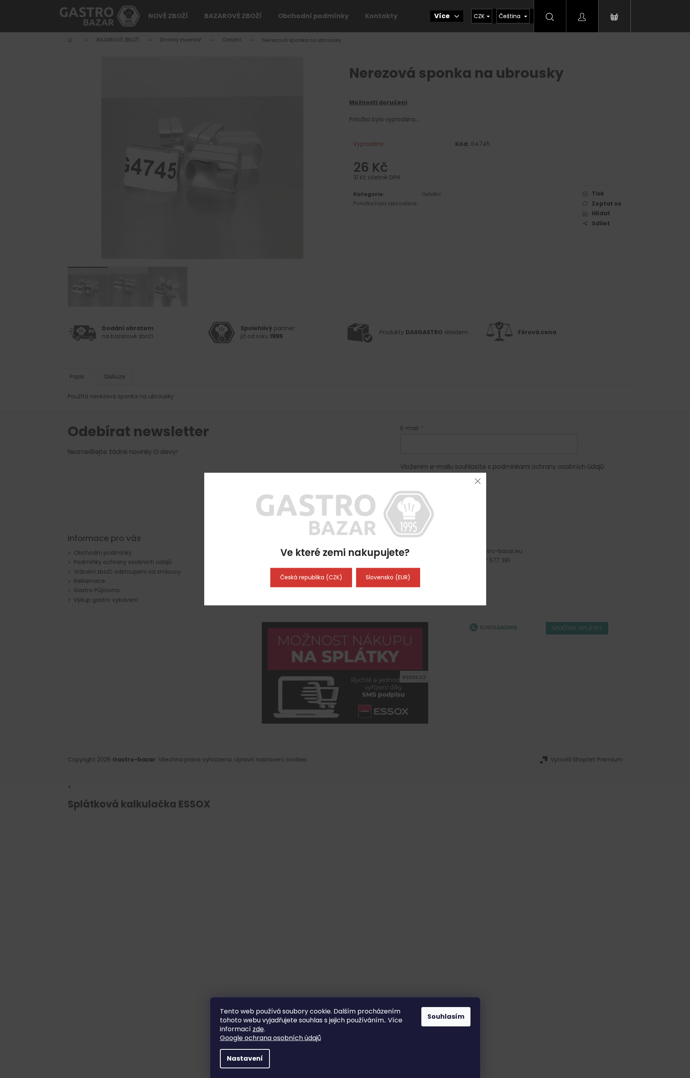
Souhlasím (445, 1016)
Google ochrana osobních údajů (270, 1038)
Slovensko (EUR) (388, 577)
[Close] (478, 481)
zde (258, 1029)
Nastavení (245, 1058)
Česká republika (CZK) (311, 577)
